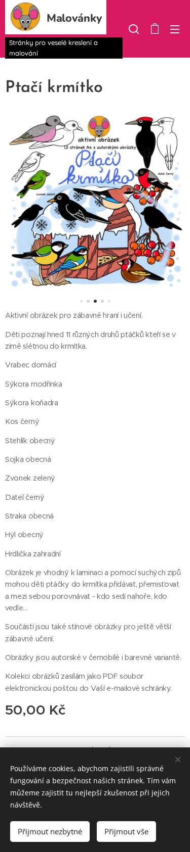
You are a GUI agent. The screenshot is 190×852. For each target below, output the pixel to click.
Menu (175, 29)
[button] (134, 28)
